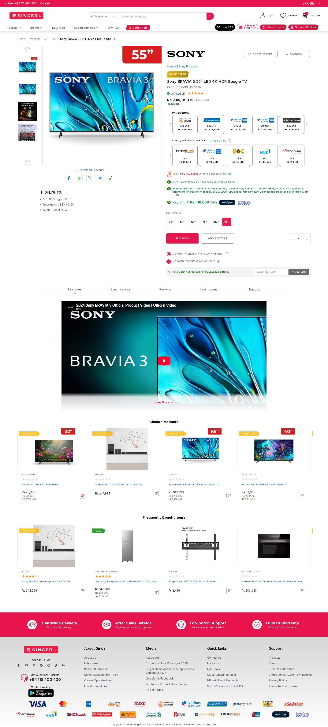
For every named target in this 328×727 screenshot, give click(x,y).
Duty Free (58, 27)
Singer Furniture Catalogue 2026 (167, 663)
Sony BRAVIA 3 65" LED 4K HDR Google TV (194, 484)
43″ (171, 221)
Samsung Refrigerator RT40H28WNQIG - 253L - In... (126, 581)
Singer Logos (154, 689)
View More (162, 402)
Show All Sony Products (182, 66)
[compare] (85, 439)
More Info (226, 173)
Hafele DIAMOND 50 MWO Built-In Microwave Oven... (273, 581)
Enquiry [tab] (254, 289)
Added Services (84, 27)
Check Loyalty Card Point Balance (290, 674)
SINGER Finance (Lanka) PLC (225, 686)
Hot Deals (213, 669)
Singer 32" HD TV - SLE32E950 (40, 484)
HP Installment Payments (222, 680)
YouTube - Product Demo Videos (167, 684)
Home (21, 38)
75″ (204, 221)
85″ (215, 221)
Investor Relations (95, 686)
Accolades (152, 657)
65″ (193, 221)
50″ (182, 221)
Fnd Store (298, 271)
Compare (295, 53)
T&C (176, 195)
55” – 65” (50, 38)
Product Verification (281, 669)
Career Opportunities (97, 680)
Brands (34, 27)
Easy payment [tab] (210, 289)
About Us (90, 657)
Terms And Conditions (283, 686)
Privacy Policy (278, 680)
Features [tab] (75, 289)
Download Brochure (91, 170)
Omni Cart (114, 27)
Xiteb (214, 724)
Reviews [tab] (165, 289)
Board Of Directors (96, 669)
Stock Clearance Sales (222, 674)
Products (11, 27)
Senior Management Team (101, 674)
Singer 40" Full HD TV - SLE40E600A (264, 484)
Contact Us (214, 657)
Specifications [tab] (120, 289)
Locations (213, 663)
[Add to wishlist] (85, 434)
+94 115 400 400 (26, 3)
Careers (45, 3)
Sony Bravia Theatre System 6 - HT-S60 (119, 484)
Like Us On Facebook (160, 678)
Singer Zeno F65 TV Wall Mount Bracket (192, 581)
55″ (226, 221)
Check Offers (218, 140)
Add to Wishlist (262, 53)
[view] (85, 444)
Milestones (91, 663)
